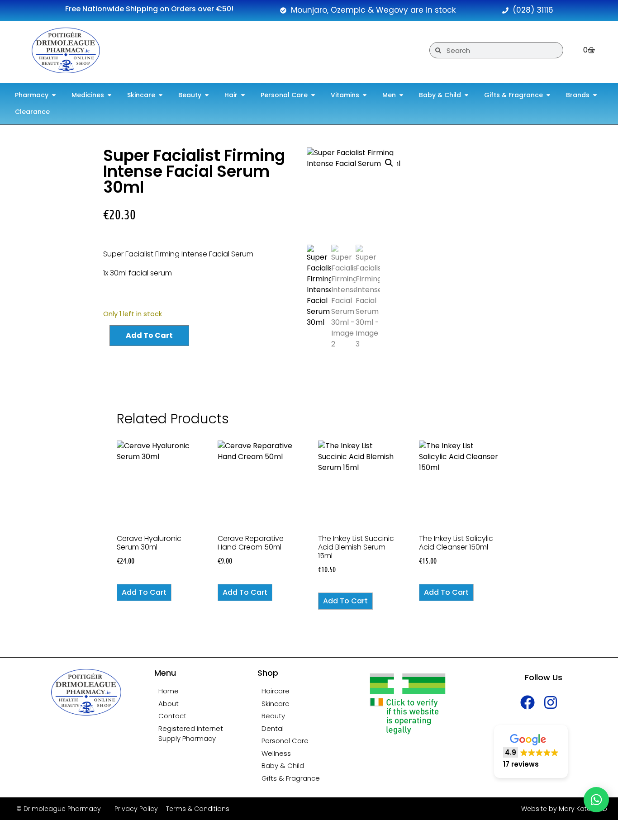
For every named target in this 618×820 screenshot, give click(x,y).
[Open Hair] (243, 95)
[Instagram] (550, 702)
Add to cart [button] (144, 592)
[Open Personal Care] (313, 95)
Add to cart (149, 335)
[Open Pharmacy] (54, 95)
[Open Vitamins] (364, 95)
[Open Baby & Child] (466, 95)
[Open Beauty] (207, 95)
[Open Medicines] (109, 95)
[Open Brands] (595, 95)
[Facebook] (527, 702)
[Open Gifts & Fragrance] (548, 95)
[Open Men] (401, 95)
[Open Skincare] (160, 95)
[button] (389, 163)
